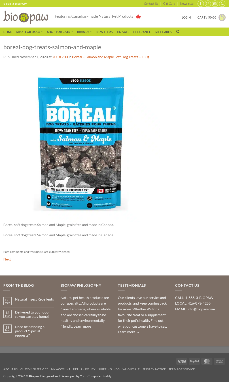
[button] (211, 17)
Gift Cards (163, 32)
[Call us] (222, 3)
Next (9, 259)
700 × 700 (60, 57)
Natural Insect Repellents (34, 299)
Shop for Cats (58, 32)
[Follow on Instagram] (208, 3)
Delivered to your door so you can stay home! (32, 314)
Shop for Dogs (28, 32)
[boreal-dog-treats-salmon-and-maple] (81, 143)
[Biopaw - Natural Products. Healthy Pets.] (25, 17)
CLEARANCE (142, 32)
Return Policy (84, 369)
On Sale (123, 32)
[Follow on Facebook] (200, 3)
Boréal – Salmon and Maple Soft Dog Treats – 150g (110, 57)
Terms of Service (182, 369)
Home (7, 32)
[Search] (178, 32)
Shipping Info (109, 369)
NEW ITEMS (104, 32)
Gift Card (169, 3)
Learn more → (84, 326)
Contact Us (151, 3)
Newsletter (187, 3)
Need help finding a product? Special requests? (30, 330)
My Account (60, 369)
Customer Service (34, 369)
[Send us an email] (215, 3)
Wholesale (131, 369)
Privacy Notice (154, 369)
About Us (10, 369)
